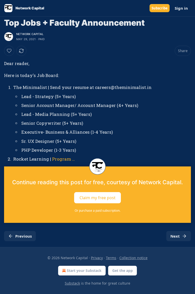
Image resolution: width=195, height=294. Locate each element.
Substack (72, 283)
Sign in (181, 8)
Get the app (122, 270)
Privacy (97, 257)
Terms (111, 257)
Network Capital (29, 34)
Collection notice (133, 257)
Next (175, 236)
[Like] (9, 51)
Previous (23, 236)
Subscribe (160, 8)
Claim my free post (97, 197)
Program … (63, 159)
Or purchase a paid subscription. (97, 210)
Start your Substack (84, 270)
